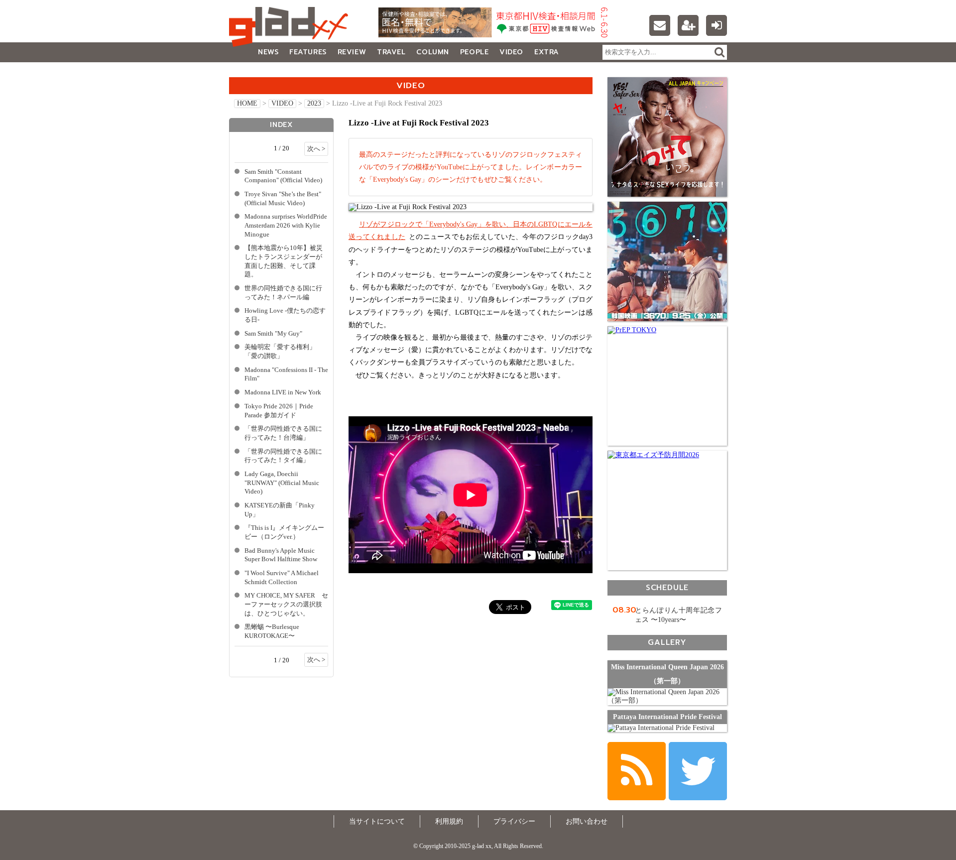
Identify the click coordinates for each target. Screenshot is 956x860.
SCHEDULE (667, 587)
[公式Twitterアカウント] (698, 771)
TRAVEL (391, 52)
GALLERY (251, 72)
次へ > (316, 148)
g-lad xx (291, 27)
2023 (314, 103)
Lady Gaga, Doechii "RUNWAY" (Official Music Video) (281, 483)
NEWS (268, 52)
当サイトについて (377, 821)
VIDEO (511, 52)
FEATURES (307, 52)
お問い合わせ (586, 821)
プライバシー (514, 821)
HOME (247, 103)
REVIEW (352, 52)
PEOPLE (474, 52)
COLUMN (432, 52)
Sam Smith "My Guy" (273, 333)
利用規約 (449, 821)
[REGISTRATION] (688, 25)
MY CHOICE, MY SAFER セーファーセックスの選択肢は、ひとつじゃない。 (286, 604)
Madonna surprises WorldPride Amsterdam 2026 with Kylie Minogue (285, 225)
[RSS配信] (636, 771)
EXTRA (546, 52)
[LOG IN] (716, 25)
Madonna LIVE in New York (282, 392)
